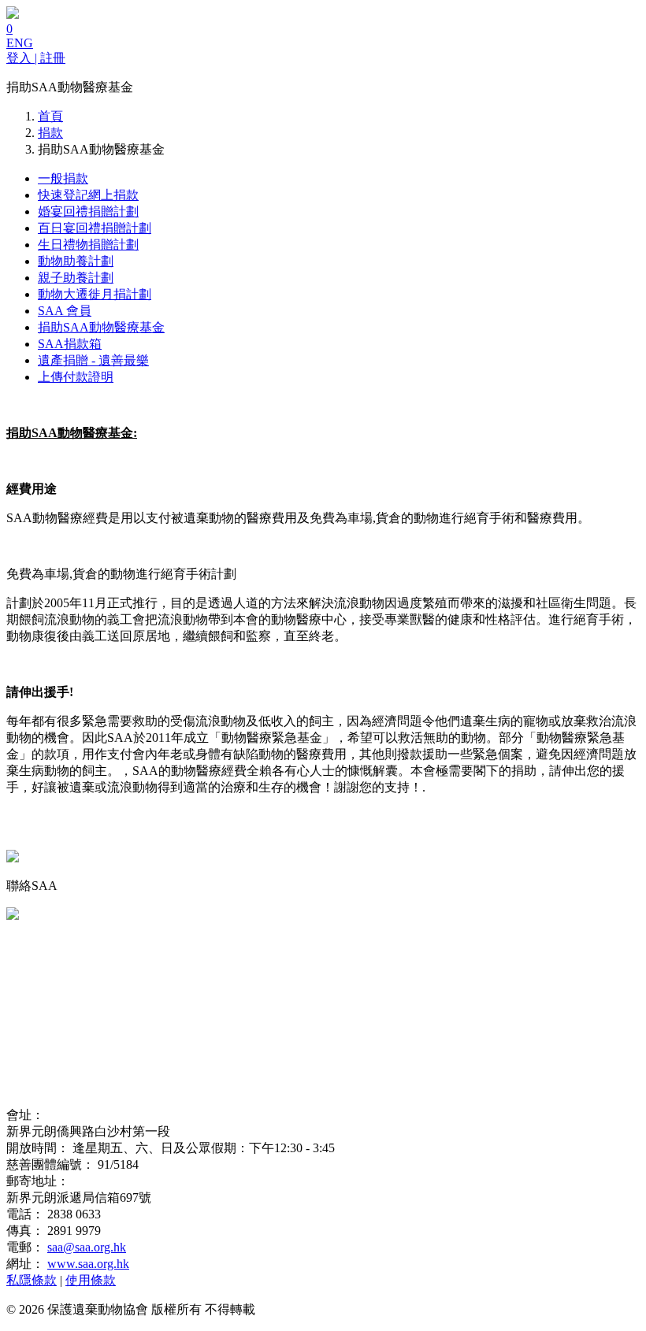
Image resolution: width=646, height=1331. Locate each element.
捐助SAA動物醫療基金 (101, 327)
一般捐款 (63, 178)
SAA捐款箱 (70, 343)
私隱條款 (31, 1280)
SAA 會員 (64, 310)
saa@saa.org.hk (86, 1247)
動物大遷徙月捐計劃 (94, 294)
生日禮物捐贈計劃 (88, 244)
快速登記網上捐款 (88, 195)
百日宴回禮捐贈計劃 (94, 228)
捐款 (50, 132)
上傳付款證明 (75, 377)
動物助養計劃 (75, 261)
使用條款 (90, 1280)
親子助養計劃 (75, 277)
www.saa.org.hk (88, 1263)
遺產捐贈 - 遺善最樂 (93, 360)
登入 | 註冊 (35, 58)
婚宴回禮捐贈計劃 (88, 211)
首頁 (50, 116)
